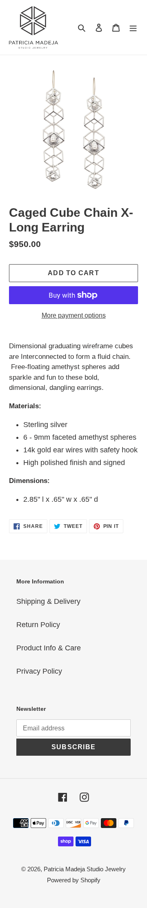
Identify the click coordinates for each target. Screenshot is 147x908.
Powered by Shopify (73, 880)
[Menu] (133, 27)
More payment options (74, 315)
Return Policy (38, 625)
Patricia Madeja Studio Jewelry (85, 869)
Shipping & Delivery (48, 601)
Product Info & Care (48, 648)
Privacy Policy (39, 671)
